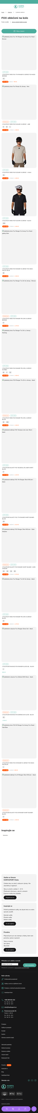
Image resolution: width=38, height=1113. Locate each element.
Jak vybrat (7, 943)
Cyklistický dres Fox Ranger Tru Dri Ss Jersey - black (17, 617)
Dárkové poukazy (5, 1048)
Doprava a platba (5, 1051)
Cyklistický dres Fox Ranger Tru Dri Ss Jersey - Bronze (17, 319)
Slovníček (6, 945)
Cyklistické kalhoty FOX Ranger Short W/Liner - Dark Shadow (19, 567)
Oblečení (10, 12)
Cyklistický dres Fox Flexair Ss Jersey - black (16, 220)
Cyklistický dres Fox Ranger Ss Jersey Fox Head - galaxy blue (17, 269)
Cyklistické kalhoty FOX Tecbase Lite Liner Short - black (18, 468)
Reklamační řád (5, 1058)
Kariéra (3, 1034)
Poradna (6, 1065)
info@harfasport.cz (10, 1007)
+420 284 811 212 (9, 1000)
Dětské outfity (8, 919)
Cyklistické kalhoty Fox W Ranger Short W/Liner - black (17, 813)
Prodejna (3, 1024)
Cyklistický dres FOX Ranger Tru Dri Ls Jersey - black (17, 418)
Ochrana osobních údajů (7, 1037)
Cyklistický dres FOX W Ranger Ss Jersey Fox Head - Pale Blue (18, 763)
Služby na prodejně (6, 1027)
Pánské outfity (8, 917)
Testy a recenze (8, 941)
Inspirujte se (4, 1068)
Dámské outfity (8, 915)
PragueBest (20, 1099)
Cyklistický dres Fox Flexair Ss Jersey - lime (16, 124)
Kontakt (3, 1031)
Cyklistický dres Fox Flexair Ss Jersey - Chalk (16, 172)
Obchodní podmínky (6, 1044)
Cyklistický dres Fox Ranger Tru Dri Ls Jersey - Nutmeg (17, 369)
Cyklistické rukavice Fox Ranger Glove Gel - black (18, 666)
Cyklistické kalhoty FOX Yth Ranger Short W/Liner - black (18, 518)
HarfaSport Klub (5, 1075)
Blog (2, 1072)
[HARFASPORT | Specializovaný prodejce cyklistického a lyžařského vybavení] (19, 7)
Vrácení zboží (4, 1054)
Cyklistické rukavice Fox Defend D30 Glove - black (18, 714)
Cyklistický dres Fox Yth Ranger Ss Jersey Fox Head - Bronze (19, 75)
